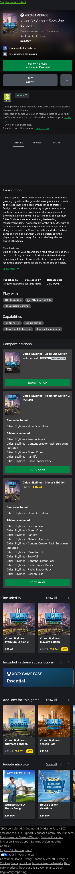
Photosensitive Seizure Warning (20, 837)
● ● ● (66, 80)
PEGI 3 (20, 95)
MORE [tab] (56, 142)
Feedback (40, 833)
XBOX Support (24, 833)
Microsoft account (52, 837)
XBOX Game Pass (47, 828)
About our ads (26, 867)
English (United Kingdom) (16, 850)
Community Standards (60, 833)
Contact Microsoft (44, 859)
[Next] (68, 598)
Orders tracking (51, 841)
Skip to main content (13, 2)
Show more (9, 268)
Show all (51, 597)
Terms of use (40, 863)
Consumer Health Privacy (16, 859)
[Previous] (61, 598)
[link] (19, 628)
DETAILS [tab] (18, 142)
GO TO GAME (37, 469)
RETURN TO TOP (37, 382)
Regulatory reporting (13, 872)
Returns (36, 841)
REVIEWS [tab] (38, 142)
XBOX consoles (9, 828)
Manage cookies (21, 863)
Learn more (42, 128)
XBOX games (27, 828)
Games (4, 846)
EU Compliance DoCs (49, 867)
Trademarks (55, 863)
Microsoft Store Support (15, 841)
